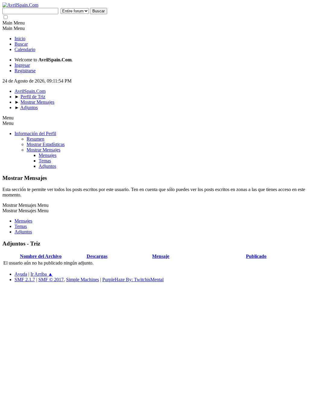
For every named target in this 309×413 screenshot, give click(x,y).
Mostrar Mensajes (43, 149)
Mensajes (47, 155)
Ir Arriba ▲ (41, 274)
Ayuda (20, 274)
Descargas (97, 256)
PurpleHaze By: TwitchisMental (133, 279)
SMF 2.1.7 (24, 279)
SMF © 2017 (51, 279)
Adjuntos (47, 166)
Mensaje (160, 256)
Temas (45, 160)
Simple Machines (82, 279)
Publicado (256, 256)
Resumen (35, 138)
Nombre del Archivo (41, 256)
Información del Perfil (35, 133)
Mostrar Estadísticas (46, 144)
